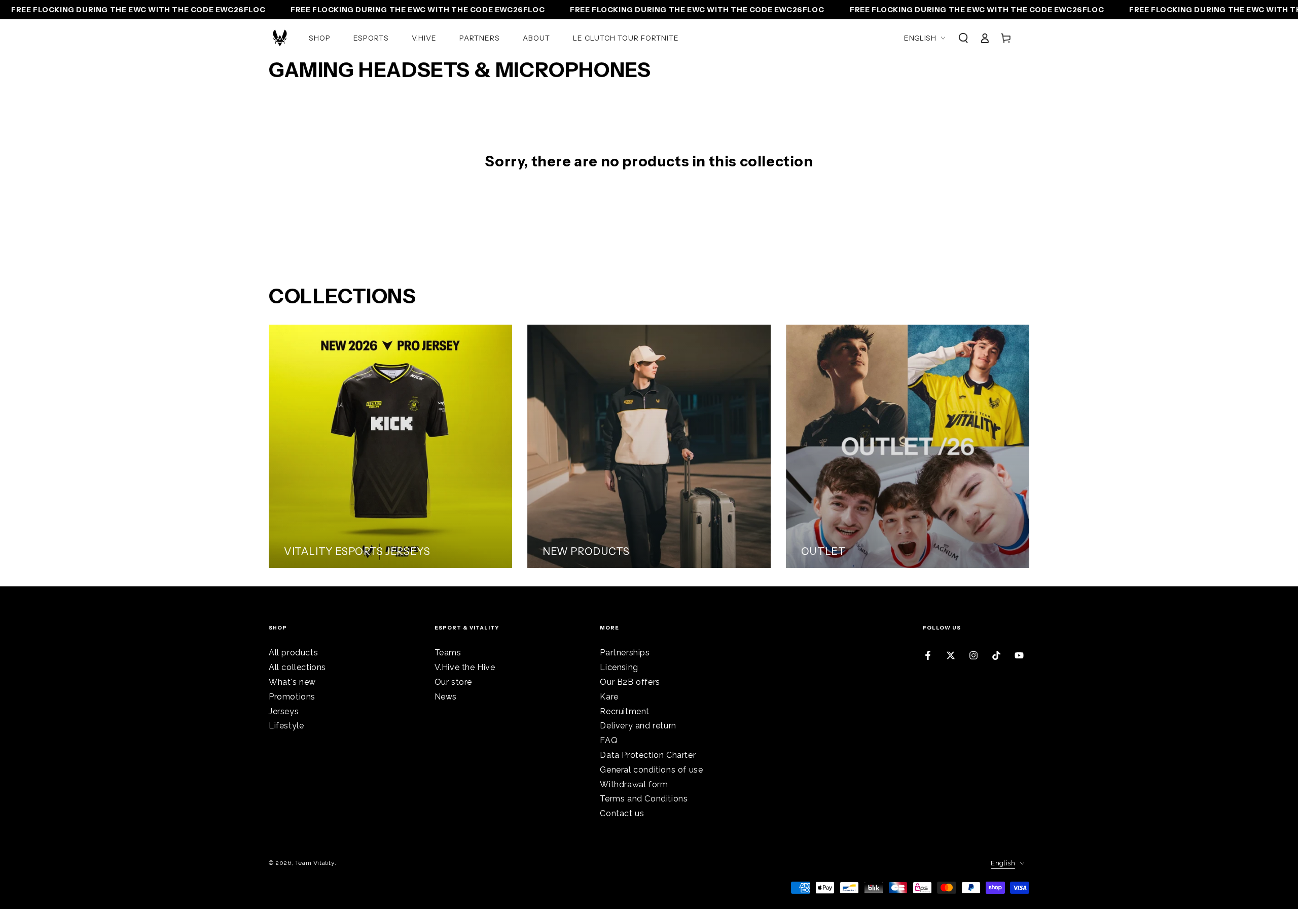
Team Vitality (315, 862)
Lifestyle (286, 725)
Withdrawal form (634, 784)
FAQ (609, 740)
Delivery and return (638, 725)
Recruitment (625, 711)
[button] (963, 38)
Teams (448, 652)
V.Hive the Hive (465, 667)
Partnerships (625, 652)
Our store (453, 682)
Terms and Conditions (644, 798)
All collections (297, 667)
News (446, 697)
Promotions (292, 697)
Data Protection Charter (648, 755)
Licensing (619, 667)
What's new (292, 682)
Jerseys (284, 711)
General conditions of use (651, 770)
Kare (609, 697)
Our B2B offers (630, 682)
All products (293, 652)
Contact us (622, 813)
